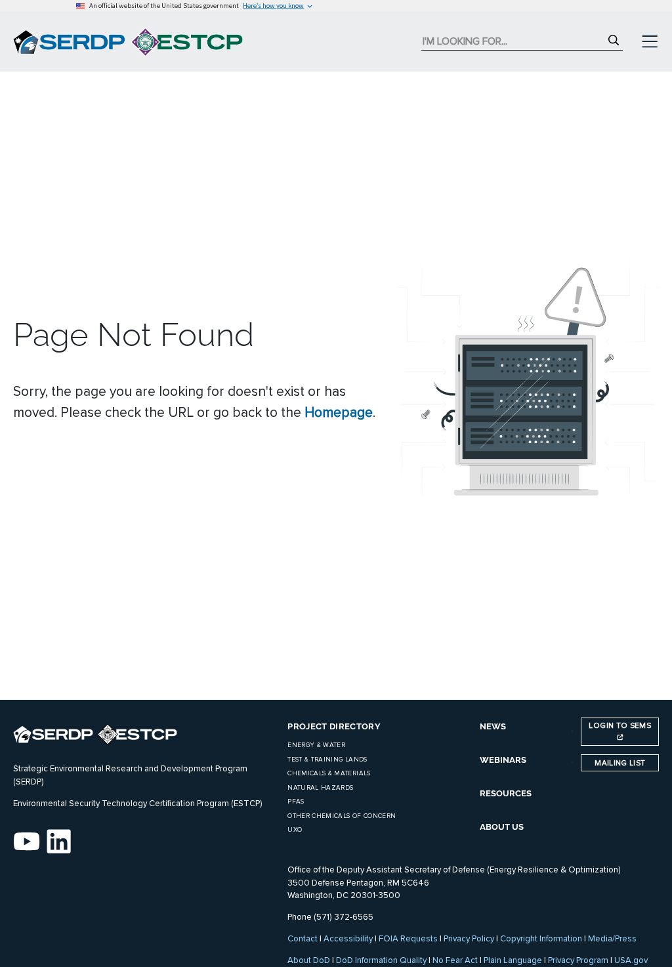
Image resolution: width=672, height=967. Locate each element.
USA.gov (631, 960)
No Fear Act (455, 960)
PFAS (295, 802)
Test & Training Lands (327, 759)
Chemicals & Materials (328, 773)
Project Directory (334, 726)
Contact (302, 939)
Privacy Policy (469, 939)
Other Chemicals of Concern (341, 816)
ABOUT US (502, 827)
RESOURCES (506, 793)
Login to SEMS (620, 725)
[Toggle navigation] (649, 42)
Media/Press (612, 939)
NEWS (493, 726)
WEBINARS (503, 760)
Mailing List (620, 762)
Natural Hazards (320, 788)
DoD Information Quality (381, 960)
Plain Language (513, 960)
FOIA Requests (408, 939)
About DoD (308, 960)
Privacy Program (578, 960)
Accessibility (348, 939)
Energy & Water (316, 745)
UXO (294, 830)
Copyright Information (541, 939)
